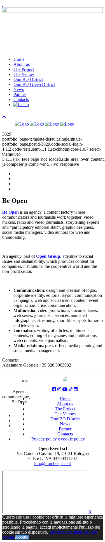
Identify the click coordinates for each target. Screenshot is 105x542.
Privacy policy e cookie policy (58, 439)
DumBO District (28, 79)
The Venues (23, 74)
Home (18, 59)
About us (21, 64)
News (18, 89)
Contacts (21, 99)
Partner (19, 94)
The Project (23, 69)
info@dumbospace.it (52, 463)
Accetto (22, 537)
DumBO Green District (34, 84)
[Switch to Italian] (21, 104)
